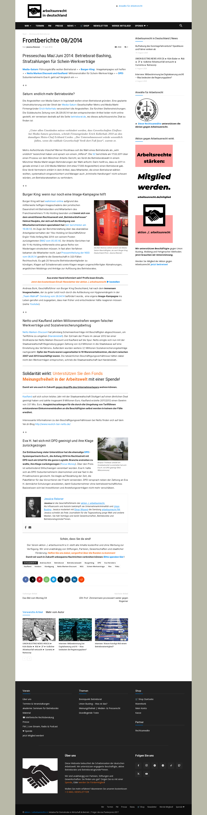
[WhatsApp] (46, 579)
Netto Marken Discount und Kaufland (47, 73)
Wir (27, 25)
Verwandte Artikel (33, 612)
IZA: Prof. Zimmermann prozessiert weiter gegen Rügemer (103, 600)
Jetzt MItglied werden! (33, 735)
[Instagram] (147, 765)
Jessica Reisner (33, 47)
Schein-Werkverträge (96, 566)
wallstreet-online (54, 201)
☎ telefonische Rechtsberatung (38, 717)
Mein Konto (141, 708)
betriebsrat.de (78, 116)
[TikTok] (171, 766)
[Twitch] (179, 766)
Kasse (138, 712)
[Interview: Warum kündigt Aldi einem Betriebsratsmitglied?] (111, 629)
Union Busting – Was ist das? (93, 703)
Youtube (34, 304)
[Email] (60, 579)
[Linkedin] (74, 579)
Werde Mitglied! (121, 25)
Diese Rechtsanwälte (150, 123)
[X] (33, 579)
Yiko (110, 566)
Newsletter (100, 25)
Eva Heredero (110, 563)
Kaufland (27, 396)
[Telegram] (53, 579)
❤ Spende (27, 731)
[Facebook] (25, 527)
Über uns (27, 699)
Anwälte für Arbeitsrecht (130, 5)
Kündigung (49, 566)
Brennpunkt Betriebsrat (90, 699)
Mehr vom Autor (55, 612)
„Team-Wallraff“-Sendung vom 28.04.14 (44, 296)
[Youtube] (147, 774)
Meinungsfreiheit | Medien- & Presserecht (99, 708)
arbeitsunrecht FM (111, 509)
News (70, 25)
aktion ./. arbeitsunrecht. (93, 503)
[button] (180, 26)
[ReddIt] (81, 579)
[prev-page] (24, 659)
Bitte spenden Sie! (114, 556)
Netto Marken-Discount (35, 332)
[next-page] (29, 659)
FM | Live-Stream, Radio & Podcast (40, 726)
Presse (59, 25)
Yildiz (117, 566)
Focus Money (68, 464)
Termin (40, 25)
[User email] (29, 527)
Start (25, 34)
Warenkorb (140, 703)
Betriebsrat (59, 563)
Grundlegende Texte (89, 712)
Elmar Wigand (81, 509)
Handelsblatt (55, 336)
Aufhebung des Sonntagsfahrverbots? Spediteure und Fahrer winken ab (159, 47)
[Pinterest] (40, 579)
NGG (81, 566)
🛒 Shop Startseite (144, 699)
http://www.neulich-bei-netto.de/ (52, 424)
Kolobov (38, 566)
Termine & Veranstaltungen (36, 703)
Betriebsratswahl (74, 563)
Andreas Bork (45, 563)
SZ (94, 154)
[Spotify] (155, 766)
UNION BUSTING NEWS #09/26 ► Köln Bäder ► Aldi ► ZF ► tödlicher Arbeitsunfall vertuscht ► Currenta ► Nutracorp (159, 61)
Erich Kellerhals (47, 108)
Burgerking (89, 563)
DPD (120, 73)
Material (27, 712)
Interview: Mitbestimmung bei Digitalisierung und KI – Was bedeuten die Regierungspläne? (73, 646)
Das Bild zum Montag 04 (35, 598)
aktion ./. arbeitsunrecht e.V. (36, 812)
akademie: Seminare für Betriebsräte (40, 708)
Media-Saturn (30, 69)
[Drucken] (67, 579)
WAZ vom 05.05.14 (50, 240)
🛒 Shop (84, 25)
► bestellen (113, 281)
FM (49, 25)
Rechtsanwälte (142, 730)
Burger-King (88, 69)
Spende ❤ (140, 25)
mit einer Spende (103, 379)
